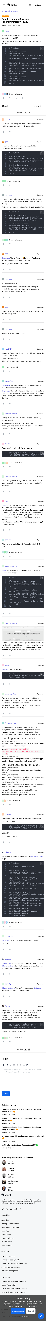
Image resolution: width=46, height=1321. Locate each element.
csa (6, 501)
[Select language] (30, 5)
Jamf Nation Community (10, 1227)
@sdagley (5, 940)
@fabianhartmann (36, 856)
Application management (10, 1267)
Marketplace (6, 1234)
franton (7, 1006)
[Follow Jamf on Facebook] (20, 1209)
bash (7, 31)
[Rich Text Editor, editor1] (23, 1078)
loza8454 (8, 349)
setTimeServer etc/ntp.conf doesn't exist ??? (19, 1145)
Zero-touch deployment (10, 1260)
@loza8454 (6, 385)
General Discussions (10, 11)
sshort (7, 444)
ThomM (11, 1174)
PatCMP (8, 119)
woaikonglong (13, 1181)
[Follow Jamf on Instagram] (16, 1209)
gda (6, 142)
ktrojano (11, 1168)
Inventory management (9, 1271)
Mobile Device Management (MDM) (14, 1263)
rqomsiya (8, 195)
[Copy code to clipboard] (42, 48)
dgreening (9, 540)
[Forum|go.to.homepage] (12, 5)
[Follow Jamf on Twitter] (2, 1209)
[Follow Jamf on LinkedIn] (7, 1209)
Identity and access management (13, 1281)
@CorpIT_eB (6, 963)
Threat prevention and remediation (14, 1288)
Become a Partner (8, 1238)
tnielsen (8, 814)
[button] (4, 5)
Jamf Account (6, 1245)
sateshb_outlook (11, 414)
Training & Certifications (10, 1224)
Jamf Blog (5, 1231)
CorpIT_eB (9, 936)
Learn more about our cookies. (26, 1306)
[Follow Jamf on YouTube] (11, 1209)
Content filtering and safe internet (13, 1292)
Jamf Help (5, 1220)
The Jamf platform (8, 1256)
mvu (9, 1188)
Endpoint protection (8, 1285)
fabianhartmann (11, 723)
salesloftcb (9, 381)
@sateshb (5, 505)
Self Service (5, 1278)
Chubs (10, 1161)
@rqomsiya (6, 258)
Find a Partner (6, 1242)
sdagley (8, 852)
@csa (4, 570)
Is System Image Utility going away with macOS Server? (23, 1136)
